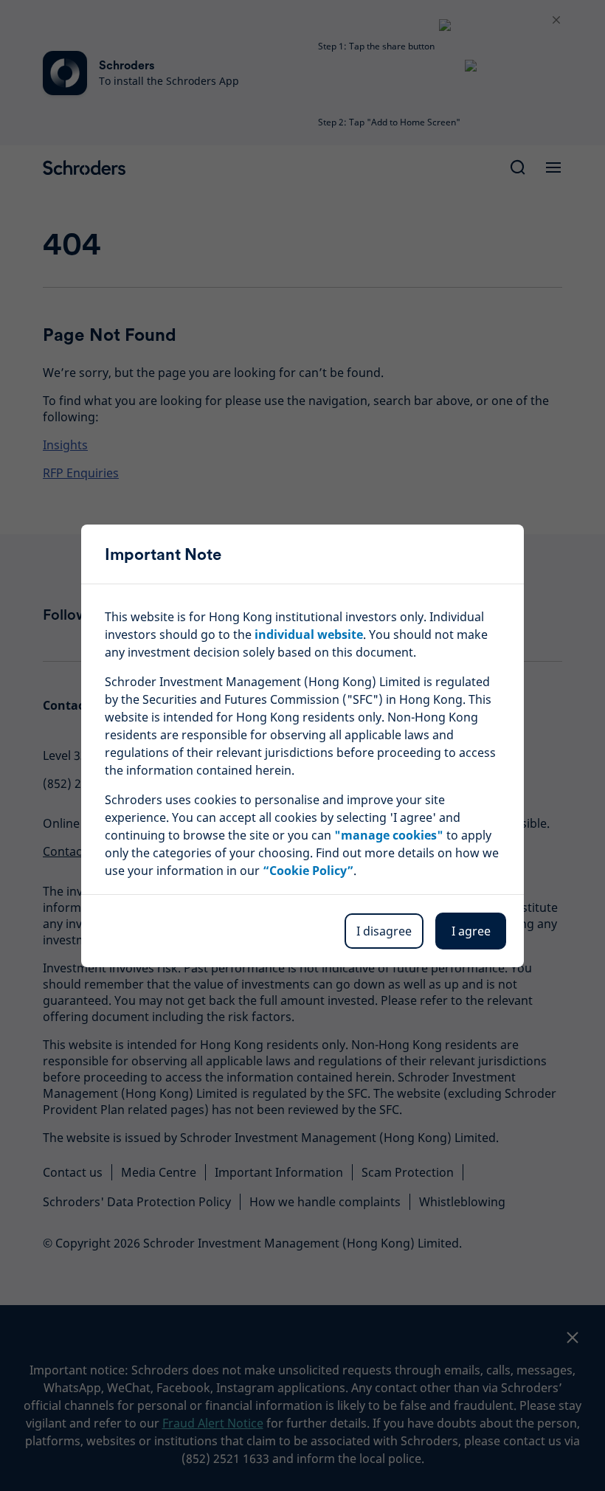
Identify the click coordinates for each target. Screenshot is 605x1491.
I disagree (384, 931)
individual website (309, 634)
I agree (471, 931)
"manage (388, 835)
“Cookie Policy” (308, 870)
